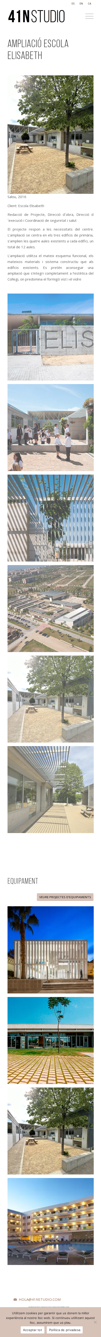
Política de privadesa (64, 1330)
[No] (95, 1322)
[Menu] (87, 16)
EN (81, 3)
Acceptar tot (32, 1330)
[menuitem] (73, 3)
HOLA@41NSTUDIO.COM (40, 1299)
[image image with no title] (52, 339)
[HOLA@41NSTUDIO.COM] (15, 1299)
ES (73, 3)
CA (89, 3)
